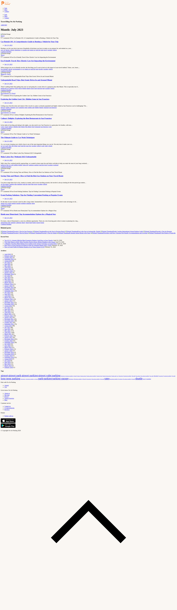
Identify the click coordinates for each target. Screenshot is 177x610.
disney (23, 222)
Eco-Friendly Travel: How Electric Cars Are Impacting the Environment (28, 61)
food (33, 127)
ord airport (23, 379)
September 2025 (9, 259)
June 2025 (7, 264)
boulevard (4, 88)
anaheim (13, 222)
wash (42, 146)
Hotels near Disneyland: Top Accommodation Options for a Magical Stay (28, 214)
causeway (12, 88)
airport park (14, 375)
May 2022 (7, 311)
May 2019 (7, 364)
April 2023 (7, 296)
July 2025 (7, 262)
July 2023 (7, 292)
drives (20, 88)
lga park (173, 376)
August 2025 (8, 261)
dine (19, 127)
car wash (5, 146)
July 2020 (7, 344)
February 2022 (8, 316)
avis (2, 50)
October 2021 (8, 322)
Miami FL (4, 74)
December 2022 (9, 302)
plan (15, 184)
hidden (37, 107)
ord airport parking (30, 379)
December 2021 (9, 319)
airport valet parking (49, 375)
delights (15, 127)
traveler (41, 69)
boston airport (83, 376)
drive (16, 88)
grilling (16, 165)
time (32, 184)
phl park (84, 379)
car (4, 50)
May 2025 (7, 266)
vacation (49, 50)
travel (45, 50)
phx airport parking (95, 379)
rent (28, 50)
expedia (24, 50)
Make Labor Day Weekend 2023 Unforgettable (18, 157)
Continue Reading (6, 52)
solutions (28, 203)
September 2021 (9, 324)
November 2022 (9, 304)
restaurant (37, 127)
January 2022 (8, 317)
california (18, 222)
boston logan (99, 376)
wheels (50, 146)
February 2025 (8, 271)
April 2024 (7, 281)
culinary (10, 127)
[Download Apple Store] (8, 422)
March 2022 (8, 314)
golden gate (31, 107)
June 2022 (7, 309)
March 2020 (8, 347)
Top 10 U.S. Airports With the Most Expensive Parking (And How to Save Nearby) (28, 240)
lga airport (161, 376)
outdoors (31, 165)
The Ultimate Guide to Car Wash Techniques (18, 137)
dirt (13, 146)
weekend (55, 165)
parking (36, 165)
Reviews (6, 409)
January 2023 (8, 301)
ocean (32, 88)
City (5, 387)
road (35, 88)
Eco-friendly (4, 69)
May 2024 (7, 279)
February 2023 (8, 299)
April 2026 (7, 254)
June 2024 (7, 277)
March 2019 (8, 366)
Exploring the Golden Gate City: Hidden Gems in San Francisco (25, 99)
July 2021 (7, 327)
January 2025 (8, 272)
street (33, 203)
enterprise (17, 50)
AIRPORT (4, 25)
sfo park (133, 379)
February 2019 (8, 367)
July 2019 (7, 361)
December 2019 (9, 352)
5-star (2, 127)
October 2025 (8, 257)
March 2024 (8, 282)
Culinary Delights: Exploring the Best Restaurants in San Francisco (26, 118)
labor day (25, 165)
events (9, 203)
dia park (133, 376)
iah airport (156, 376)
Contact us (7, 406)
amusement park (5, 222)
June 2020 (7, 346)
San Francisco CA (6, 93)
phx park (102, 379)
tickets (42, 222)
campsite (12, 107)
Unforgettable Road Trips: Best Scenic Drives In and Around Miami (26, 80)
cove (16, 107)
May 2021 (7, 331)
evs (23, 69)
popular (18, 203)
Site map (6, 395)
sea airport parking (114, 379)
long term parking (10, 378)
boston (78, 376)
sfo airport (120, 379)
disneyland (29, 222)
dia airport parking (127, 376)
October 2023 (8, 289)
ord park (36, 379)
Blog (5, 10)
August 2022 (8, 306)
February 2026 (8, 256)
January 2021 (8, 337)
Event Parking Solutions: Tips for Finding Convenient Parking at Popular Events (32, 195)
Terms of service (9, 398)
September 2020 (9, 342)
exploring (21, 107)
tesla (42, 50)
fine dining (28, 127)
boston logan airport (107, 376)
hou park (151, 376)
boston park (114, 376)
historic (41, 107)
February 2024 (8, 284)
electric (10, 69)
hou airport (138, 376)
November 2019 (9, 354)
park (40, 378)
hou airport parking (145, 376)
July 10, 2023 (8, 45)
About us (7, 393)
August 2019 (8, 359)
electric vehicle (10, 50)
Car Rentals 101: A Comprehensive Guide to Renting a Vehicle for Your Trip (29, 42)
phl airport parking (78, 379)
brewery (3, 107)
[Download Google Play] (8, 427)
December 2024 (9, 274)
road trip (37, 50)
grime (15, 146)
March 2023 (8, 297)
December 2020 (9, 339)
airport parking (30, 375)
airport (3, 203)
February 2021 (8, 336)
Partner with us (8, 416)
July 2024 (7, 276)
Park (5, 8)
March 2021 (8, 334)
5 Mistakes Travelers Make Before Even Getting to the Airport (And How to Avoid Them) (30, 243)
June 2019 (7, 362)
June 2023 (7, 294)
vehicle (55, 50)
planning (19, 184)
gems (25, 107)
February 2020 (8, 349)
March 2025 (8, 269)
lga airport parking (167, 376)
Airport (6, 385)
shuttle (139, 378)
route (29, 184)
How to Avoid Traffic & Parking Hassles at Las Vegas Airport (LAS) (24, 247)
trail (43, 88)
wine (50, 127)
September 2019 (9, 357)
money (7, 184)
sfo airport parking (127, 379)
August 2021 (8, 326)
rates (107, 378)
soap (27, 146)
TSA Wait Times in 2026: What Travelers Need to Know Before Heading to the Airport (29, 242)
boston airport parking (91, 376)
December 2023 (9, 287)
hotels (34, 222)
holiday (20, 165)
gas (4, 184)
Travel (2, 36)
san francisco (53, 107)
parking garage (60, 378)
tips (30, 146)
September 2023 (9, 291)
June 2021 (7, 329)
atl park (75, 376)
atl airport (63, 376)
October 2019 (8, 356)
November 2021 (9, 321)
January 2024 (8, 286)
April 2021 (7, 332)
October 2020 (8, 341)
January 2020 (8, 351)
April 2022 (7, 312)
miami (28, 88)
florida (24, 88)
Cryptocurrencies (9, 408)
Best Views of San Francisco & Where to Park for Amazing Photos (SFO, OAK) (28, 245)
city (6, 203)
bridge (8, 107)
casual (6, 127)
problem (23, 203)
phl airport (71, 379)
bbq (7, 165)
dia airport (121, 376)
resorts (38, 222)
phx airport (88, 379)
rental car (32, 50)
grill (12, 165)
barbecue (3, 165)
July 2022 (7, 307)
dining (23, 127)
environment (16, 69)
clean (9, 146)
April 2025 (7, 267)
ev (21, 50)
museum (46, 107)
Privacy (6, 396)
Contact (6, 11)
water (46, 146)
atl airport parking (69, 376)
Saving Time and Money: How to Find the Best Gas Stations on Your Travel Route (32, 176)
